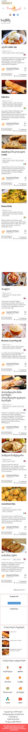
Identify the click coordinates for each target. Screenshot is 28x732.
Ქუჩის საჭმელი (18, 106)
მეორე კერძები (10, 106)
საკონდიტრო (5, 162)
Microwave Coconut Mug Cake (11, 341)
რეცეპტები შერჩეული (12, 68)
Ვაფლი (5, 289)
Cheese (20, 703)
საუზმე (4, 52)
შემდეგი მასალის (19, 590)
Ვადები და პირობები (13, 712)
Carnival (19, 509)
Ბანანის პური (9, 555)
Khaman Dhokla (6, 206)
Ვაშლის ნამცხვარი (12, 455)
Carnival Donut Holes (8, 504)
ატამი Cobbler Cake (9, 47)
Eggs (23, 406)
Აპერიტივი (5, 102)
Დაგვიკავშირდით (13, 722)
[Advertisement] (14, 256)
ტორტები (8, 52)
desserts (13, 52)
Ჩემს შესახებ (13, 719)
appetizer (11, 102)
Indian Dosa (5, 97)
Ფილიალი (20, 102)
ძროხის (8, 682)
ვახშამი (4, 104)
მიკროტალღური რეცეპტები (17, 213)
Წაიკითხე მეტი (6, 74)
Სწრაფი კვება (10, 104)
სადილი (4, 106)
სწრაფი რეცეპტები (20, 52)
